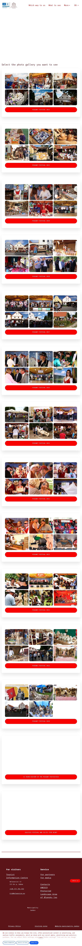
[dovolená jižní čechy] (19, 921)
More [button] (66, 5)
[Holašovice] (10, 5)
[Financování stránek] (16, 910)
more (41, 937)
